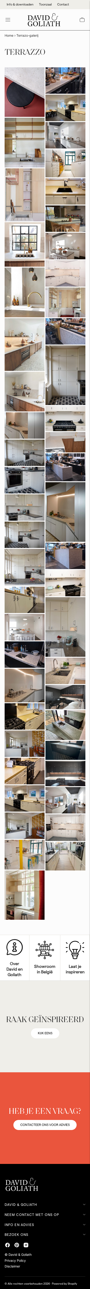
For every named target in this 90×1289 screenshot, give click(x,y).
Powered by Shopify (64, 1283)
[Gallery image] (25, 92)
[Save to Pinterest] (11, 74)
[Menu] (8, 20)
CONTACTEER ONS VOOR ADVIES (45, 1125)
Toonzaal (45, 4)
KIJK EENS (45, 1033)
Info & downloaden (20, 4)
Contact (63, 4)
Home (9, 35)
